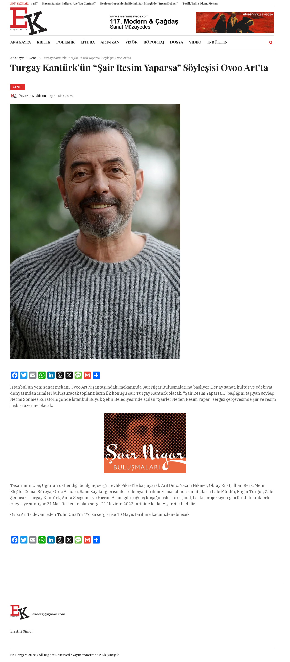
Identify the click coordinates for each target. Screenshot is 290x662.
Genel (33, 58)
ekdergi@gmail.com (48, 614)
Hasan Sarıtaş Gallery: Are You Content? (55, 3)
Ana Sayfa (17, 58)
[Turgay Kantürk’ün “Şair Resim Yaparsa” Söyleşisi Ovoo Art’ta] (95, 231)
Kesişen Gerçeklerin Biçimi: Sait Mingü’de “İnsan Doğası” (125, 3)
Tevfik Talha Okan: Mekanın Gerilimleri (195, 3)
